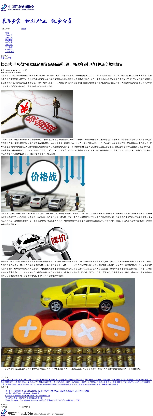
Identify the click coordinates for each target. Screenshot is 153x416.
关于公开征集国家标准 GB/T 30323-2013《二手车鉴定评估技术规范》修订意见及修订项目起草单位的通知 (42, 380)
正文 (10, 58)
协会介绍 (9, 35)
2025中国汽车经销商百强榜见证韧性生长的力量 (52, 384)
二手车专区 (9, 52)
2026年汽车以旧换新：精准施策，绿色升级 (102, 380)
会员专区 (9, 42)
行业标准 (9, 47)
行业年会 (9, 49)
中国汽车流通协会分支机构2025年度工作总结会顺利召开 (27, 396)
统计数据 (9, 40)
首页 (7, 33)
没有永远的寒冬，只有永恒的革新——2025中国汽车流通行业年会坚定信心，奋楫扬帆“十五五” (89, 382)
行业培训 (9, 45)
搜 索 (24, 29)
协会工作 (9, 38)
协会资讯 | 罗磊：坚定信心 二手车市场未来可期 (32, 382)
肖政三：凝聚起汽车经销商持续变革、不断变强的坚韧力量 (95, 384)
